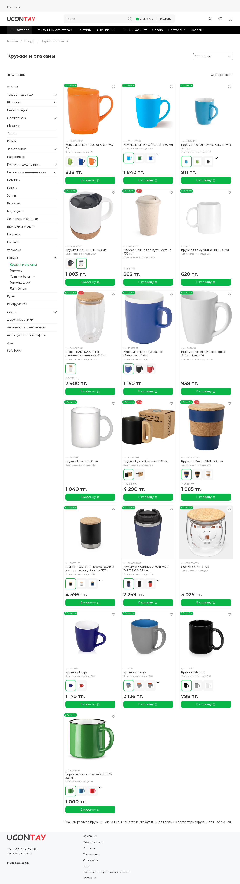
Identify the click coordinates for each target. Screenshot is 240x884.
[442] (92, 583)
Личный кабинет (134, 30)
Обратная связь (93, 842)
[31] (81, 263)
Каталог (22, 30)
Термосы (16, 270)
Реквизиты (90, 860)
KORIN (12, 141)
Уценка (12, 87)
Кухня (11, 296)
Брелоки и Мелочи (21, 226)
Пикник (13, 242)
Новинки (14, 180)
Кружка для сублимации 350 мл (205, 250)
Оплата (157, 30)
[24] (92, 161)
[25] (150, 368)
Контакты (14, 7)
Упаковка (14, 250)
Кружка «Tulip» (76, 672)
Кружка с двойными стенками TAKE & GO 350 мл (146, 568)
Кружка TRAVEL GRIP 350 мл (202, 461)
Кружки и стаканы (23, 264)
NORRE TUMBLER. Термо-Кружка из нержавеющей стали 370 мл (89, 568)
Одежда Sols (16, 118)
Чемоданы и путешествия (26, 327)
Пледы (12, 187)
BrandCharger (17, 110)
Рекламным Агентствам (54, 30)
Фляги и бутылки (22, 276)
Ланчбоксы (18, 288)
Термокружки (20, 282)
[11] (70, 161)
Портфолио (176, 30)
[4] (128, 158)
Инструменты (17, 304)
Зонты (11, 195)
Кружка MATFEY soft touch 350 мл (148, 144)
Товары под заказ (20, 94)
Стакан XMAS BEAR (195, 567)
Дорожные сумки (20, 319)
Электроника (17, 149)
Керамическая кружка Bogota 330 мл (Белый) (203, 353)
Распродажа (16, 157)
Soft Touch (15, 350)
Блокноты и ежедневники (26, 172)
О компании (106, 30)
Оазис (11, 133)
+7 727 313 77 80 (22, 849)
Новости (197, 30)
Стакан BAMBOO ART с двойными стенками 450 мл (86, 353)
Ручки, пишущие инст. (23, 164)
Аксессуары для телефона (26, 335)
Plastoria (13, 125)
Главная (12, 41)
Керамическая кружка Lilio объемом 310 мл (143, 353)
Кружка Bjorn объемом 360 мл (145, 461)
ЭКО (10, 343)
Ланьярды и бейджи (22, 219)
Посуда (29, 41)
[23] (208, 161)
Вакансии (89, 878)
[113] (70, 368)
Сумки (12, 312)
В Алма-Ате (146, 18)
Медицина (15, 211)
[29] (197, 685)
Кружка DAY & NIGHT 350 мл (86, 250)
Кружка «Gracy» (134, 672)
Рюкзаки (13, 203)
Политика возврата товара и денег (106, 872)
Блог (86, 866)
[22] (81, 161)
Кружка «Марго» (193, 672)
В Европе (165, 18)
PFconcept (15, 102)
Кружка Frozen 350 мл (81, 461)
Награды (13, 234)
